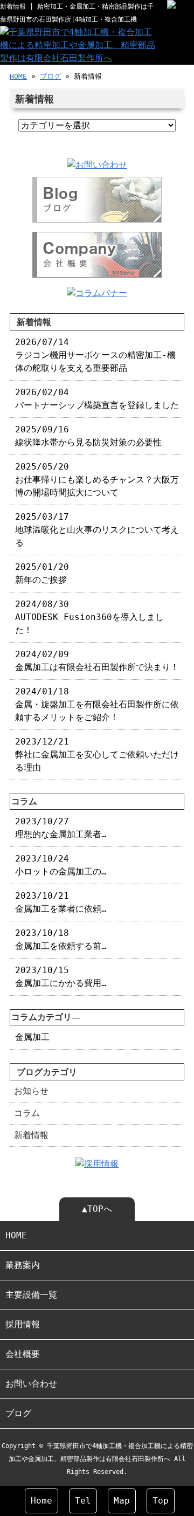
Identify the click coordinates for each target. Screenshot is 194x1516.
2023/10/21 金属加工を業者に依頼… (61, 902)
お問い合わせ (31, 1384)
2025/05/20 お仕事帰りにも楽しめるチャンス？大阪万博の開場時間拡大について (97, 479)
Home (41, 1501)
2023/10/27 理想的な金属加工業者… (61, 827)
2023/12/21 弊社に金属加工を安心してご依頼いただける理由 (97, 754)
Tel (83, 1501)
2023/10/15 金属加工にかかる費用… (61, 976)
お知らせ (31, 1091)
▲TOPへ (97, 1209)
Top (161, 1501)
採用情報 (22, 1324)
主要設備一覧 (31, 1295)
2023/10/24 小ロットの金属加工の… (61, 865)
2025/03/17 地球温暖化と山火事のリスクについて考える (97, 530)
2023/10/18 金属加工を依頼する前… (61, 939)
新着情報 (31, 1135)
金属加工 (32, 1037)
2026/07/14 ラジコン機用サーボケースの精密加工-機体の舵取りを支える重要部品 (95, 355)
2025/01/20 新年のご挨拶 (42, 573)
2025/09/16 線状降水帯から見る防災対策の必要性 (88, 435)
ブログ (50, 76)
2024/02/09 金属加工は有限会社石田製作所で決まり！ (97, 660)
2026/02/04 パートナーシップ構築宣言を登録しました (97, 398)
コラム (27, 1113)
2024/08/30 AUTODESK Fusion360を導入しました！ (89, 617)
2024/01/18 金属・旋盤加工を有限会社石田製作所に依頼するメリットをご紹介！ (97, 704)
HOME (18, 76)
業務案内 (22, 1265)
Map (122, 1501)
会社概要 (22, 1354)
